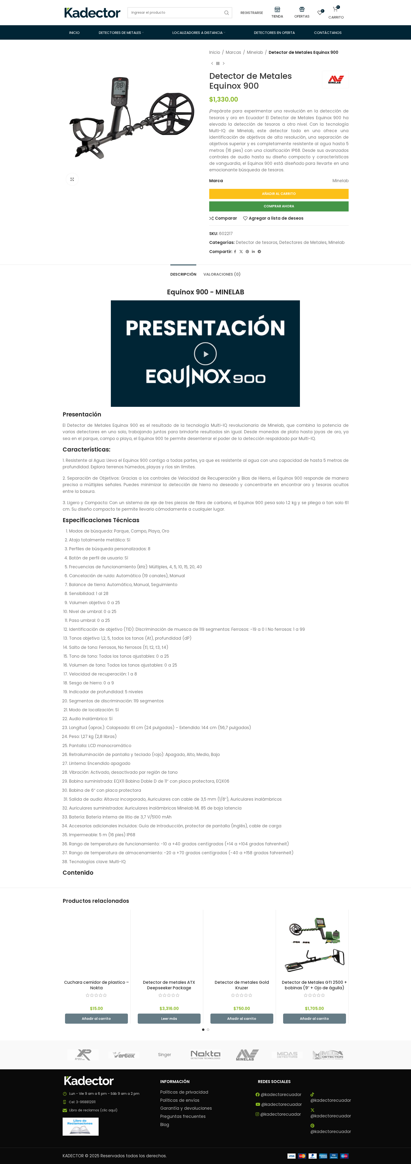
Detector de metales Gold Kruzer (242, 985)
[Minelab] (246, 1055)
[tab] (183, 272)
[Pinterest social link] (247, 251)
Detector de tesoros (256, 242)
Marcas (233, 52)
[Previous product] (212, 63)
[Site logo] (93, 12)
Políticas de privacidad (184, 1092)
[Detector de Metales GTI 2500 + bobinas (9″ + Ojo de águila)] (314, 944)
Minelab (255, 52)
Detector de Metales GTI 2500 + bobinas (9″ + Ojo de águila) (314, 985)
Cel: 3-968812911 (82, 1102)
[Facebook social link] (235, 251)
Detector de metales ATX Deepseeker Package (169, 985)
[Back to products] (218, 63)
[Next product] (223, 63)
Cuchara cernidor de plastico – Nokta (96, 985)
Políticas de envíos (179, 1100)
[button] (205, 354)
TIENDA (277, 16)
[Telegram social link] (259, 251)
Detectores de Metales (303, 242)
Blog (164, 1124)
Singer (164, 1055)
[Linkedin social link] (253, 251)
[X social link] (241, 251)
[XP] (83, 1055)
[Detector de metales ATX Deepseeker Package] (169, 944)
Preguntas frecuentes (183, 1116)
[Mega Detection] (328, 1055)
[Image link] (89, 1080)
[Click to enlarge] (72, 179)
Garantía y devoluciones (186, 1108)
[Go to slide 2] (208, 1029)
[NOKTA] (205, 1055)
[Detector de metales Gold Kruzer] (242, 944)
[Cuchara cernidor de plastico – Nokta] (96, 944)
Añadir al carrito (279, 193)
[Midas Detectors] (287, 1055)
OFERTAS (302, 16)
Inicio (214, 52)
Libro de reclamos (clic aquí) (93, 1110)
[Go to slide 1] (203, 1029)
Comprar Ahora (279, 206)
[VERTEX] (123, 1055)
